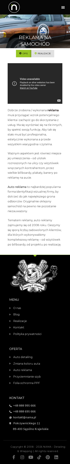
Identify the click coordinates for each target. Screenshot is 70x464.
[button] (63, 7)
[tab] (23, 53)
